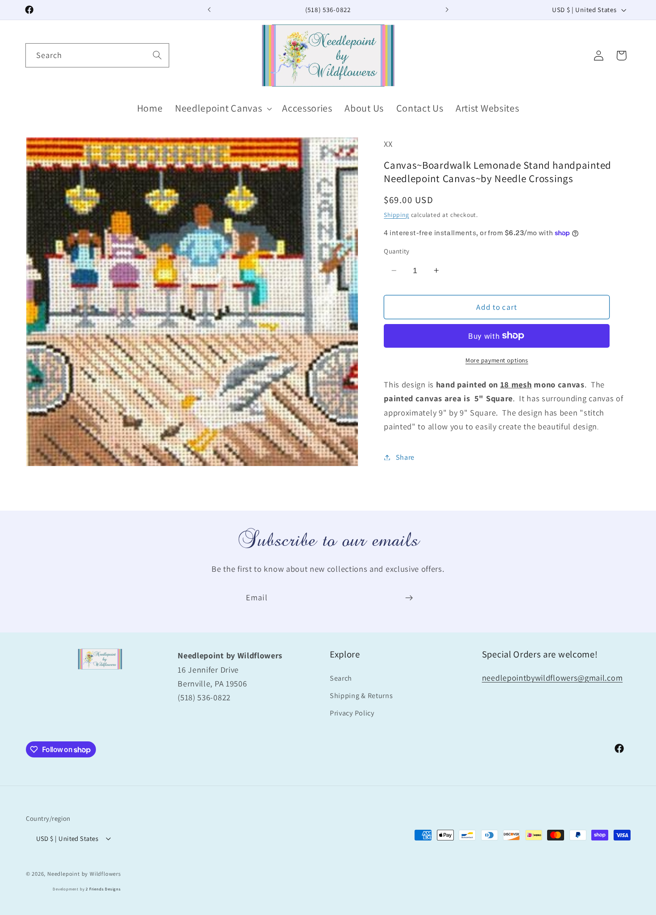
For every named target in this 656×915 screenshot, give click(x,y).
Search (341, 678)
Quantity (397, 251)
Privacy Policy (352, 713)
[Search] (157, 55)
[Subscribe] (409, 598)
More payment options (496, 360)
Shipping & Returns (361, 695)
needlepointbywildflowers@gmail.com (552, 677)
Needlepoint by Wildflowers (84, 874)
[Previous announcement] (209, 10)
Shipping (396, 214)
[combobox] (97, 55)
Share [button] (405, 457)
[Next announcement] (447, 10)
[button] (222, 108)
